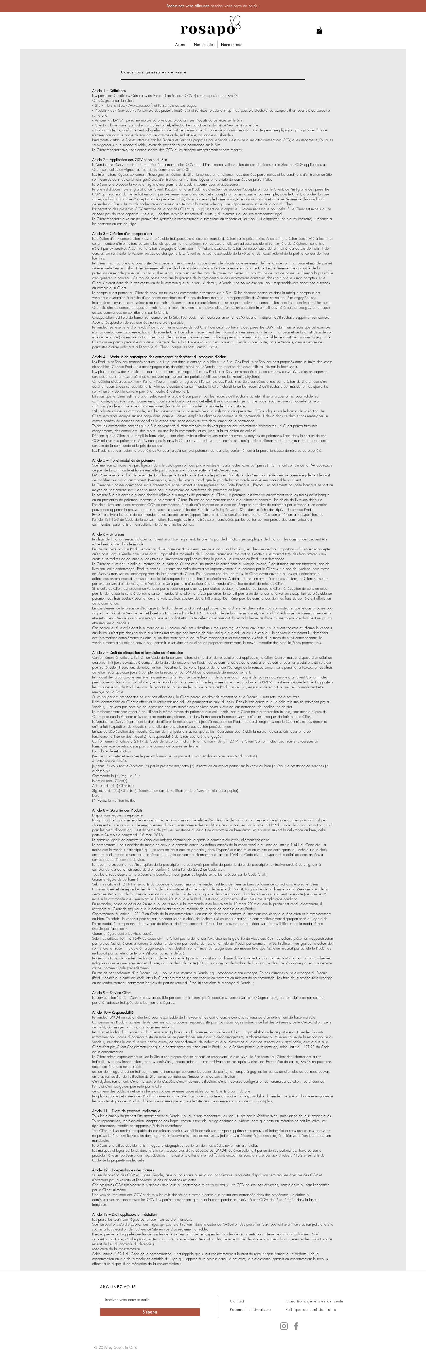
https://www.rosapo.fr (135, 105)
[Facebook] (296, 1326)
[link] (319, 30)
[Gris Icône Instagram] (284, 1326)
